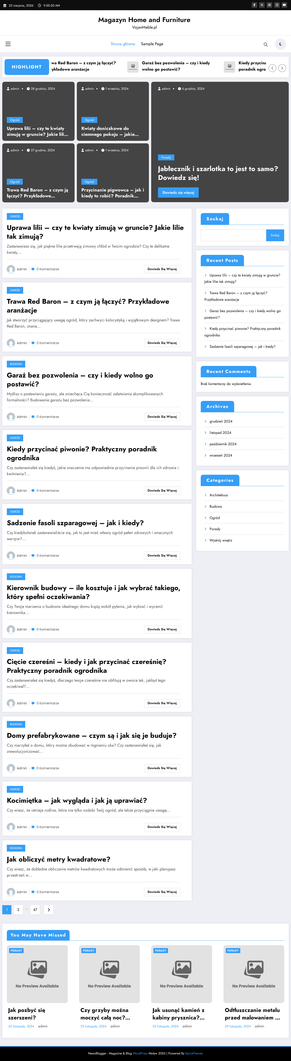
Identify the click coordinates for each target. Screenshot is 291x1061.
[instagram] (277, 5)
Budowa (16, 364)
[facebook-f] (254, 5)
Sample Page (152, 44)
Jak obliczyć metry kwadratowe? (58, 859)
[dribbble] (269, 5)
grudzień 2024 (221, 421)
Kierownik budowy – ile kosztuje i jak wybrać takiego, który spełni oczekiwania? (94, 592)
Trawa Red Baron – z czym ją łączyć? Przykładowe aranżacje (65, 66)
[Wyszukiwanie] (265, 44)
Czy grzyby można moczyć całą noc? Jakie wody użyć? (35, 1013)
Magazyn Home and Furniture (144, 20)
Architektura (219, 495)
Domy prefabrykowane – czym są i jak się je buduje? (92, 735)
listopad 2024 (220, 432)
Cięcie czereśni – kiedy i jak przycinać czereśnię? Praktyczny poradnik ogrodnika (86, 666)
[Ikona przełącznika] (8, 44)
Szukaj (214, 219)
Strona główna (123, 44)
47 (35, 909)
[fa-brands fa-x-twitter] (262, 5)
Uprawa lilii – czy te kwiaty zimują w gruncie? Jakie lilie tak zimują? (37, 131)
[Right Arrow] (282, 68)
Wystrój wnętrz (221, 540)
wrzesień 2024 (221, 455)
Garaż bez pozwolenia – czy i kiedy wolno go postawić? (160, 66)
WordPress (140, 1053)
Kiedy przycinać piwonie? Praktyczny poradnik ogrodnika (82, 453)
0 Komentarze (48, 269)
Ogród (14, 120)
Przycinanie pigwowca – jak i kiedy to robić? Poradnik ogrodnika (112, 193)
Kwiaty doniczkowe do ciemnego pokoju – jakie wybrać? (108, 131)
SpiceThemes (194, 1053)
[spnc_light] (280, 44)
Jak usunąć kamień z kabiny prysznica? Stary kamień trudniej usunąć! (111, 1013)
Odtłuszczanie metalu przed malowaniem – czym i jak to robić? (182, 1013)
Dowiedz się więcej (236, 192)
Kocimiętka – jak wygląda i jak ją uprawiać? (77, 800)
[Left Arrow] (272, 68)
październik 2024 (223, 444)
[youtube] (284, 5)
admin (14, 88)
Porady (224, 157)
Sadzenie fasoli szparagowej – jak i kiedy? (75, 522)
